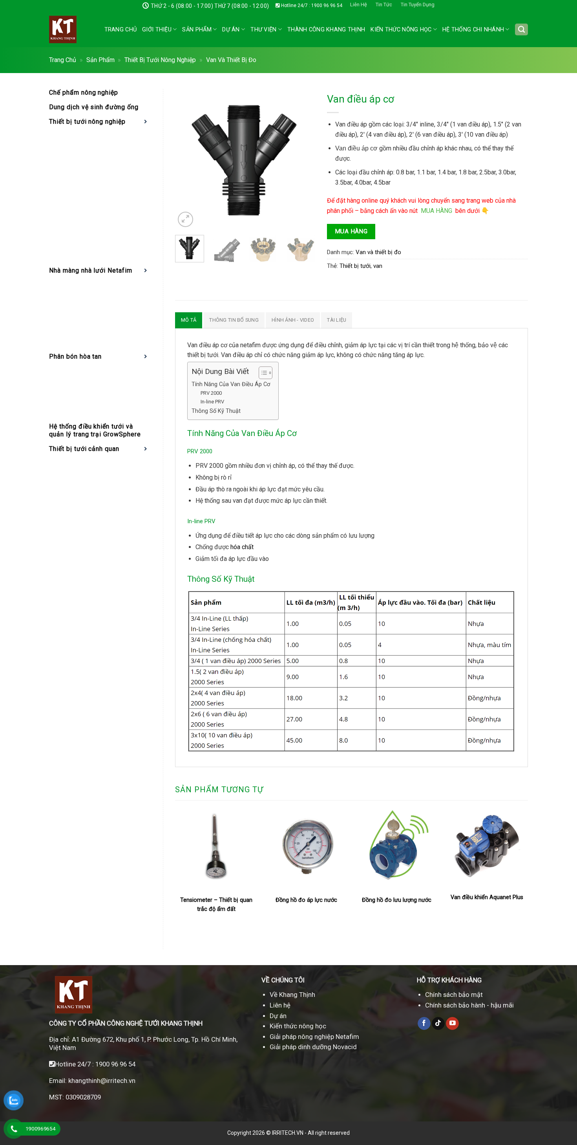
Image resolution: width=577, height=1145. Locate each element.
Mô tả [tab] (188, 320)
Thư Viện (263, 29)
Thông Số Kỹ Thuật (217, 411)
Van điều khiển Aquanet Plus (487, 897)
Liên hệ (280, 1005)
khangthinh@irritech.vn (101, 1081)
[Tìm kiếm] (521, 30)
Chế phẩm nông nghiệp (83, 92)
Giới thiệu (157, 29)
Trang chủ (120, 29)
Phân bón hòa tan (75, 356)
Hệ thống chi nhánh (473, 29)
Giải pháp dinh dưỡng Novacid (313, 1047)
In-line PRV (212, 402)
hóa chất (242, 547)
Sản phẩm (196, 29)
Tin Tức (384, 4)
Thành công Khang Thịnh (326, 29)
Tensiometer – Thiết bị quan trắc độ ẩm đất (216, 904)
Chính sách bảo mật (454, 994)
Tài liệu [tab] (336, 320)
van (377, 265)
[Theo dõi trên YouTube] (452, 1023)
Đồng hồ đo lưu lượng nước (396, 900)
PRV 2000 (211, 393)
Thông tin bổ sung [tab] (233, 320)
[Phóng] (185, 219)
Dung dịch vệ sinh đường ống (94, 107)
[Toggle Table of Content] (261, 372)
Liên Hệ (358, 4)
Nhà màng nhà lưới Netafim (90, 270)
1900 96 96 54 (115, 1064)
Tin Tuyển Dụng (418, 4)
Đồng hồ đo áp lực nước (306, 900)
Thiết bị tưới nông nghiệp (160, 60)
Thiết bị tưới (355, 265)
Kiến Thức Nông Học (401, 29)
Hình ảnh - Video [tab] (293, 320)
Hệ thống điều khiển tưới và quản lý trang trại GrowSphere (95, 430)
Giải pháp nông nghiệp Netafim (314, 1037)
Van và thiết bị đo (231, 60)
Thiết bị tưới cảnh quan (84, 449)
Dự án (230, 29)
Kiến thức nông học (298, 1026)
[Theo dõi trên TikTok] (438, 1023)
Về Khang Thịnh (292, 994)
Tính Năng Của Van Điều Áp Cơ (231, 384)
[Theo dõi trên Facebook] (424, 1023)
